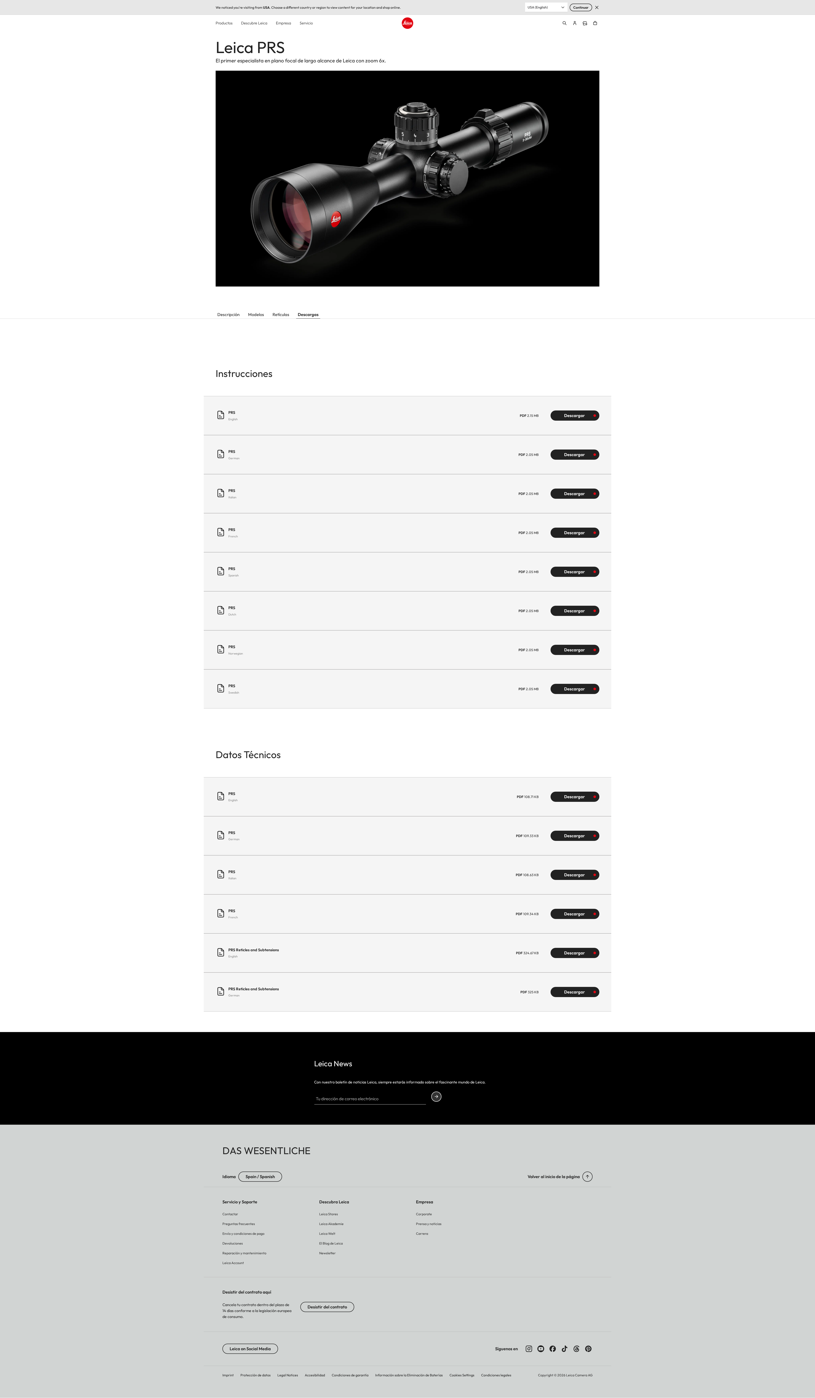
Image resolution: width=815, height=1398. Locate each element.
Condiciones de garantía (350, 1375)
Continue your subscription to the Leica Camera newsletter (436, 1097)
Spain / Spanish (260, 1176)
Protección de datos (255, 1375)
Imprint (228, 1375)
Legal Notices (287, 1375)
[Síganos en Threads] (576, 1349)
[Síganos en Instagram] (529, 1349)
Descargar (574, 415)
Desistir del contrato (327, 1306)
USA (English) (538, 7)
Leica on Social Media (250, 1348)
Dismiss (596, 7)
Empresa (283, 23)
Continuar (581, 7)
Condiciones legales (496, 1375)
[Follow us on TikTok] (564, 1349)
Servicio (306, 23)
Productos (224, 23)
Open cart (595, 23)
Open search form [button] (564, 23)
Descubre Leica (254, 23)
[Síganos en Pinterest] (588, 1349)
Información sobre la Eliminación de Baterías (409, 1375)
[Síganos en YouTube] (541, 1349)
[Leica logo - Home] (407, 23)
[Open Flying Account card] (574, 23)
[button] (587, 1177)
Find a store (585, 23)
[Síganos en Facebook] (552, 1349)
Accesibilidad (315, 1375)
